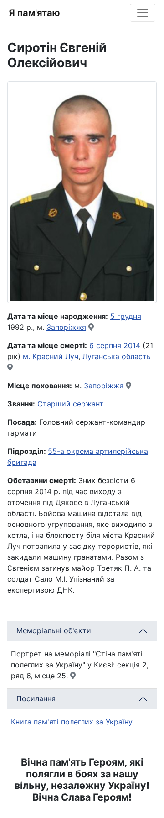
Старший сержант (70, 403)
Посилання (36, 698)
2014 (131, 345)
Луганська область (116, 356)
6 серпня (105, 345)
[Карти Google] (91, 327)
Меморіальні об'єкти (53, 630)
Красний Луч (55, 356)
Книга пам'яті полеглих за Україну (72, 721)
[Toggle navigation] (142, 13)
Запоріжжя (66, 327)
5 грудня (125, 316)
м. (27, 356)
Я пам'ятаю (34, 12)
